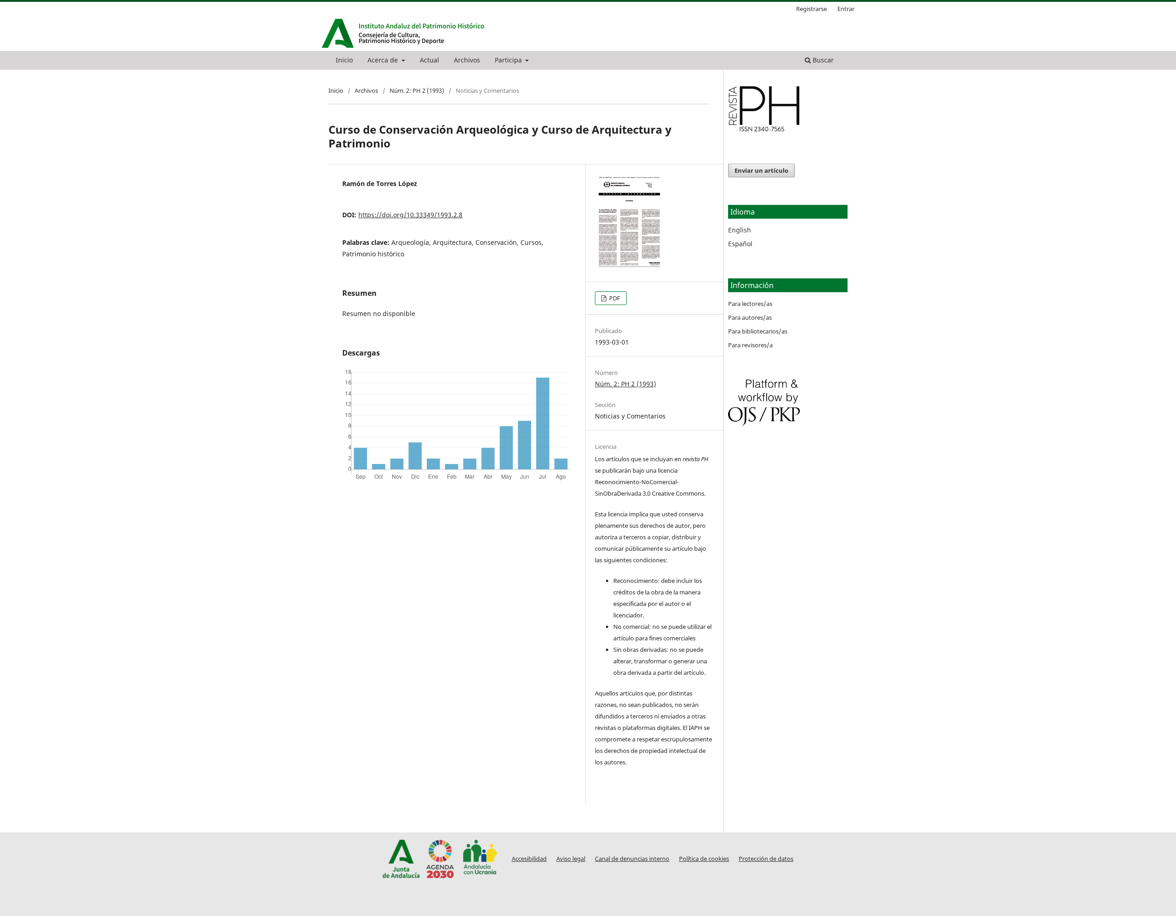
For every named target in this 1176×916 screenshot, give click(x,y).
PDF (614, 298)
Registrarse (811, 9)
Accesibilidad (529, 859)
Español (740, 243)
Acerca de (384, 60)
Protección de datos (766, 859)
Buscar (822, 60)
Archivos (467, 60)
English (739, 230)
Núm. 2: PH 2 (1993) (417, 90)
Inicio (344, 60)
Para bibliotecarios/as (757, 331)
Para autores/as (750, 317)
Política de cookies (704, 859)
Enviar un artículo (761, 170)
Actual (429, 60)
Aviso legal (570, 859)
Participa (509, 60)
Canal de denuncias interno (632, 859)
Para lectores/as (750, 304)
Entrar (845, 9)
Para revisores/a (750, 345)
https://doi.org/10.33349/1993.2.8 (410, 214)
